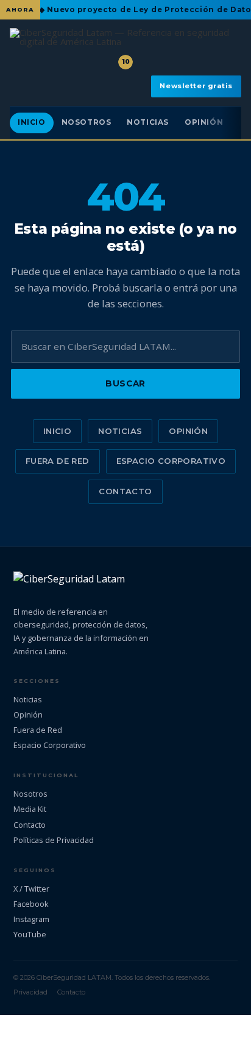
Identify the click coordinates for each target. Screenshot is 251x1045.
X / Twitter (31, 888)
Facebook (31, 903)
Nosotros (86, 122)
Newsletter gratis (196, 86)
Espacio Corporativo (170, 461)
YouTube (29, 934)
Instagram (31, 919)
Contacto (125, 491)
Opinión (204, 122)
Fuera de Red (58, 461)
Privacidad (30, 992)
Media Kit (29, 808)
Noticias (148, 122)
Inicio (32, 122)
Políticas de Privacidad (53, 839)
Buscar (125, 383)
